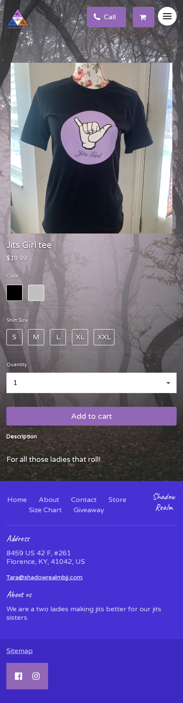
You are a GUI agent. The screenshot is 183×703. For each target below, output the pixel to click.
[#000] (14, 292)
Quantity (16, 365)
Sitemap (19, 651)
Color (12, 276)
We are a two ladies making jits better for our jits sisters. (83, 613)
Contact (84, 500)
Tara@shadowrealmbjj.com (44, 577)
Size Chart (45, 510)
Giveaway (89, 510)
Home (17, 500)
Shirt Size (17, 320)
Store (117, 500)
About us (18, 594)
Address (17, 538)
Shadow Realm (163, 502)
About (49, 500)
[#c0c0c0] (36, 292)
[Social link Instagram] (36, 676)
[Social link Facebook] (18, 676)
